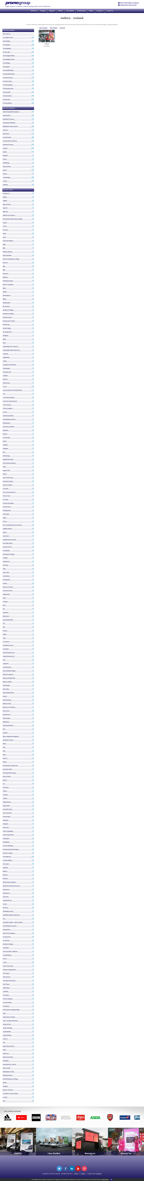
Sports (5, 173)
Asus (4, 237)
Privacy (76, 1173)
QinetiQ (5, 867)
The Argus (6, 973)
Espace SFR (6, 470)
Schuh (5, 904)
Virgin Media (7, 1031)
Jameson (5, 612)
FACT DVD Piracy (8, 477)
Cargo (5, 361)
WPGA (4, 1082)
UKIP (4, 1013)
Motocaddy (6, 718)
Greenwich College (8, 554)
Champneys (6, 368)
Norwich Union (7, 769)
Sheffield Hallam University (11, 915)
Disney (5, 434)
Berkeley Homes (8, 281)
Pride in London (7, 853)
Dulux (4, 441)
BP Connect (6, 306)
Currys (5, 412)
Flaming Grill (6, 510)
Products (43, 11)
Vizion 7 (5, 1039)
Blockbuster (6, 295)
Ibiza (4, 598)
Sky (4, 918)
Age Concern (7, 204)
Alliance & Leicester (9, 215)
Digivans (5, 430)
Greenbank (6, 550)
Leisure (5, 148)
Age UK (5, 208)
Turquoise (6, 1006)
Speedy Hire (6, 929)
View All (62, 28)
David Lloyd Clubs (8, 415)
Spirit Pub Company (9, 933)
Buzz (4, 343)
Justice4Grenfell (8, 620)
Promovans (6, 99)
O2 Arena (6, 787)
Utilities (5, 184)
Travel (5, 181)
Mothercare (6, 714)
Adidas (5, 200)
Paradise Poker (7, 809)
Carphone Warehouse (9, 364)
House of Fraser (8, 587)
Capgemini (6, 357)
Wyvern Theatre (8, 1090)
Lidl (4, 660)
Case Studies (70, 11)
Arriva (5, 226)
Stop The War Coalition (10, 951)
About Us (52, 11)
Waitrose (6, 1053)
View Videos (53, 28)
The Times (6, 984)
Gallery (60, 11)
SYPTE (5, 958)
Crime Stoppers (8, 408)
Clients (91, 11)
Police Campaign (8, 831)
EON (4, 466)
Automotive (6, 115)
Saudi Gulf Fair (7, 900)
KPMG (4, 634)
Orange (5, 794)
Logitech (5, 663)
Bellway (5, 277)
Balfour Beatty (7, 251)
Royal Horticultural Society (11, 886)
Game (4, 532)
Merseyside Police (8, 692)
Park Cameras (7, 813)
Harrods (5, 565)
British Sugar (7, 328)
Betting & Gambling (9, 122)
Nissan (5, 758)
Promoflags (6, 63)
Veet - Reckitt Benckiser (10, 1020)
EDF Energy (6, 456)
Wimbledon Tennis (8, 1071)
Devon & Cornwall (8, 426)
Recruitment (7, 166)
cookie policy (105, 1179)
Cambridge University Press (11, 350)
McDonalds (6, 685)
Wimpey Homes (7, 1075)
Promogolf (6, 66)
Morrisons (6, 711)
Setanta (5, 907)
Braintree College (8, 313)
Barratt (5, 262)
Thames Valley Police (9, 969)
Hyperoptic (6, 594)
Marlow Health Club (9, 678)
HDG (4, 569)
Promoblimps (7, 48)
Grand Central (7, 547)
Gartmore (6, 536)
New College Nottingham (11, 736)
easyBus (5, 448)
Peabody (5, 820)
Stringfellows (7, 955)
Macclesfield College (9, 671)
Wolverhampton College (10, 1079)
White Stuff (6, 1068)
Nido (4, 754)
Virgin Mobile (7, 1035)
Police (5, 159)
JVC (4, 623)
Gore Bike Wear (7, 543)
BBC (4, 266)
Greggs (5, 558)
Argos (5, 222)
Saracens (6, 896)
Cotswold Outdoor (9, 397)
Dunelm (5, 445)
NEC (4, 729)
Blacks (5, 292)
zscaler (5, 1097)
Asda (4, 233)
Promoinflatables (8, 70)
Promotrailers (7, 96)
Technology (6, 177)
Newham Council (8, 740)
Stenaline (6, 948)
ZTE (4, 1101)
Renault (5, 878)
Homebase (6, 576)
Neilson (5, 733)
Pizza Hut (6, 827)
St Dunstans (7, 937)
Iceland (5, 601)
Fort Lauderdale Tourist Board (12, 525)
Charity (5, 130)
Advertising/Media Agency (11, 112)
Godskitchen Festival (9, 539)
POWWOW (6, 842)
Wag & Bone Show (8, 1046)
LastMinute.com (8, 645)
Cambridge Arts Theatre (10, 346)
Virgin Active (7, 1024)
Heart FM (6, 572)
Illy (4, 609)
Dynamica (99, 1173)
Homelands (6, 579)
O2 (4, 784)
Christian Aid (7, 372)
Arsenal (5, 230)
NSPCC (5, 780)
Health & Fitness (8, 144)
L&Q (4, 638)
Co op (4, 386)
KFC (4, 627)
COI (4, 394)
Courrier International (10, 401)
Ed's (4, 452)
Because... (6, 273)
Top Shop (6, 995)
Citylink (5, 375)
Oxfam (5, 798)
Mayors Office (7, 681)
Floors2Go (6, 514)
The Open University (9, 980)
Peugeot (5, 824)
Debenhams (6, 423)
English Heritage (8, 459)
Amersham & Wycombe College (12, 219)
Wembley (5, 1060)
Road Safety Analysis (9, 882)
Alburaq (5, 211)
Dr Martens (6, 437)
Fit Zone (5, 499)
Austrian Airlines (8, 240)
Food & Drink (7, 137)
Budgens (5, 335)
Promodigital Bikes (9, 55)
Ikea (4, 605)
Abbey (5, 197)
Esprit (5, 474)
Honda (5, 583)
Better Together (8, 284)
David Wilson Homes (9, 419)
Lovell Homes (7, 667)
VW (4, 1042)
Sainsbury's (6, 893)
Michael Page (7, 700)
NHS (4, 751)
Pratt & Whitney (8, 845)
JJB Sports (6, 616)
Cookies (83, 1173)
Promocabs (6, 52)
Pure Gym (6, 864)
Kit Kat (5, 630)
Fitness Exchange (8, 503)
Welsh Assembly (8, 1057)
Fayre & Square (7, 485)
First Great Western (9, 492)
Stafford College (8, 944)
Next (4, 743)
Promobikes (6, 45)
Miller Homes (7, 703)
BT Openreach (7, 332)
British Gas (6, 324)
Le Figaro (6, 649)
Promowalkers (7, 103)
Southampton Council (9, 926)
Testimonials (81, 11)
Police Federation (8, 835)
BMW (4, 299)
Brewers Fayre (7, 317)
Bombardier (6, 302)
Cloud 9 (5, 379)
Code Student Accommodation (12, 390)
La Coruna (6, 641)
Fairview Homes (8, 481)
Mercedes (6, 689)
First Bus (5, 488)
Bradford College (8, 310)
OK (111, 1179)
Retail (4, 170)
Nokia (5, 762)
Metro (5, 696)
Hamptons (6, 561)
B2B (4, 248)
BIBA (4, 288)
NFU (4, 747)
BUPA (4, 339)
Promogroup (7, 856)
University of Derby (9, 1017)
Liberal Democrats (8, 652)
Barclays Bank (7, 255)
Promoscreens (7, 81)
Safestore (6, 889)
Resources (99, 11)
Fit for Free (6, 496)
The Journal (6, 977)
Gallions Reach (7, 528)
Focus (4, 521)
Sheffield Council (8, 911)
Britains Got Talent (9, 321)
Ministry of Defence (9, 707)
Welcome (34, 11)
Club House (6, 383)
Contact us (109, 11)
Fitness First (7, 507)
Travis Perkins (7, 1002)
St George (6, 940)
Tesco (5, 962)
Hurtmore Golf (7, 590)
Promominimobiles (8, 74)
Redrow (5, 875)
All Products (6, 34)
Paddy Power (7, 802)
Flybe (4, 517)
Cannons (5, 354)
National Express (8, 725)
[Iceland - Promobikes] (46, 42)
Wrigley (5, 1086)
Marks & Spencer (8, 674)
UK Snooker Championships (11, 1009)
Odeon (5, 791)
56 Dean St (6, 193)
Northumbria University (10, 765)
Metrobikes (6, 41)
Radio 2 (5, 871)
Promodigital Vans (8, 59)
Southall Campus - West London (13, 922)
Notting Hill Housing (9, 773)
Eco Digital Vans (8, 37)
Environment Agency (9, 463)
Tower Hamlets (8, 999)
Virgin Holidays (7, 1028)
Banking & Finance (8, 119)
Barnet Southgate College (11, 259)
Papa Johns (6, 805)
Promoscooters (8, 77)
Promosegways (7, 85)
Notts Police (7, 776)
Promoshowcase (8, 88)
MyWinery (6, 722)
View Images (43, 28)
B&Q (4, 244)
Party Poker (6, 816)
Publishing (6, 163)
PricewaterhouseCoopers (11, 849)
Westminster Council (9, 1064)
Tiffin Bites (6, 988)
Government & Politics (10, 141)
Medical (5, 155)
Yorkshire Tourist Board (10, 1093)
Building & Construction (10, 126)
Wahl (4, 1050)
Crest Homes (7, 405)
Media (5, 152)
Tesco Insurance (8, 966)
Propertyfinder (7, 860)
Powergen (6, 838)
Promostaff (6, 92)
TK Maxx (5, 991)
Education (6, 133)
